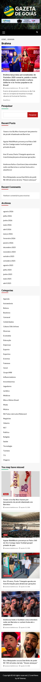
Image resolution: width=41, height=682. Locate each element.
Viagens (6, 460)
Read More (6, 100)
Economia (7, 336)
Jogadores (7, 386)
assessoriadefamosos (11, 88)
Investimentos (9, 382)
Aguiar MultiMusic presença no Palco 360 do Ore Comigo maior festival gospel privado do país (19, 144)
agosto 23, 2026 (25, 627)
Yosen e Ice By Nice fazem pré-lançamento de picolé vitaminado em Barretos (20, 132)
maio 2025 (7, 279)
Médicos (6, 395)
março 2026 (8, 234)
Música (6, 409)
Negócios (7, 418)
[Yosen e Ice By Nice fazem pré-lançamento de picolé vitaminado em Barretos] (20, 484)
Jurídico (6, 391)
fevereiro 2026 (9, 238)
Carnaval (6, 317)
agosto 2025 (8, 265)
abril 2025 (7, 283)
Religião (6, 437)
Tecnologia (7, 446)
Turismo (6, 451)
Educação (7, 340)
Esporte (6, 349)
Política (6, 432)
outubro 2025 (8, 256)
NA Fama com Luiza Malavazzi (15, 414)
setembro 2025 (9, 261)
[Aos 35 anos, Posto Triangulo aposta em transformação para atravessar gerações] (20, 565)
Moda (5, 405)
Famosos (6, 363)
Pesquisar (7, 106)
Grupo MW (7, 372)
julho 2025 (7, 270)
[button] (3, 32)
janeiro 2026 (8, 243)
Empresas (7, 345)
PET (4, 428)
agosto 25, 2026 (25, 507)
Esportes (6, 354)
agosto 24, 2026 (25, 586)
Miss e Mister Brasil (11, 400)
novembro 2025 (9, 252)
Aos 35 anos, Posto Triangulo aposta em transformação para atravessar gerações (19, 155)
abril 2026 (7, 229)
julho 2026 (7, 216)
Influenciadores (9, 377)
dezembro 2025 (9, 247)
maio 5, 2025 (24, 88)
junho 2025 (7, 274)
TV (4, 455)
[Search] (37, 32)
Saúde (5, 441)
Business (6, 313)
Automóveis (8, 303)
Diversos (6, 331)
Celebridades (8, 322)
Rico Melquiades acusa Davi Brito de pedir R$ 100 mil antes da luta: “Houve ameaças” (20, 178)
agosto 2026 (8, 211)
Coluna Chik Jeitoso (11, 326)
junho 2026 (7, 220)
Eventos (6, 69)
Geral (5, 368)
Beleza (6, 308)
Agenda (6, 299)
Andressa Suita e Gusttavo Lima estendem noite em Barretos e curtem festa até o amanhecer (20, 167)
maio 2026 (7, 225)
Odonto (6, 423)
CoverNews (33, 675)
